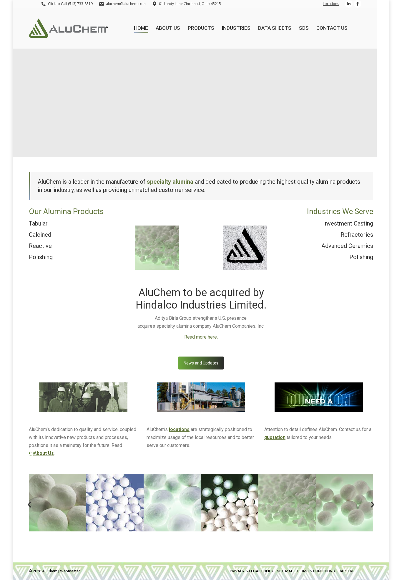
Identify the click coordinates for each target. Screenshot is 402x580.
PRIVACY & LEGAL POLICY (251, 571)
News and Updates (201, 363)
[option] (57, 502)
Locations (331, 3)
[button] (29, 505)
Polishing (41, 257)
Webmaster (70, 571)
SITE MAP (285, 571)
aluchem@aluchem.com (126, 3)
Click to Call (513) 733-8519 (70, 3)
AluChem (49, 571)
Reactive (40, 245)
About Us (44, 453)
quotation (274, 437)
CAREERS (346, 571)
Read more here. (201, 337)
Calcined (40, 234)
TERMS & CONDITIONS (316, 571)
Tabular (38, 223)
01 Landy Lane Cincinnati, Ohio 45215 (190, 3)
